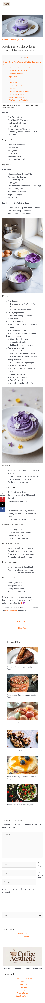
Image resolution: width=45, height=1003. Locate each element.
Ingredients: (13, 77)
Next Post (22, 628)
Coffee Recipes (8, 40)
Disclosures (22, 987)
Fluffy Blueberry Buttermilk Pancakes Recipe (22, 777)
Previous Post (22, 621)
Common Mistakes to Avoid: (19, 91)
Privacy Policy (22, 993)
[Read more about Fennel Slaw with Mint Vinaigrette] (22, 793)
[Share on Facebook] (2, 509)
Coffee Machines (22, 936)
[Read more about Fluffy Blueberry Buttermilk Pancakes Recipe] (22, 765)
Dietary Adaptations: (16, 97)
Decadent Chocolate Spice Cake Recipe (19, 668)
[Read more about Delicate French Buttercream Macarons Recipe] (22, 711)
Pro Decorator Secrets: (17, 94)
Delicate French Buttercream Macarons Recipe (18, 724)
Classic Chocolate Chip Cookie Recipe (22, 750)
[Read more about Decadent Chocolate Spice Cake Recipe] (22, 655)
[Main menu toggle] (39, 3)
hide (26, 57)
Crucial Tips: (13, 82)
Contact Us (22, 984)
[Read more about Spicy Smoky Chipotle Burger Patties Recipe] (22, 683)
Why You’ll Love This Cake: (18, 100)
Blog (22, 981)
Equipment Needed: (16, 74)
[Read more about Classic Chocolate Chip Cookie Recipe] (22, 739)
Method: (12, 80)
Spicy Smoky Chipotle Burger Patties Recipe (21, 696)
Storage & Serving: (15, 85)
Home (22, 990)
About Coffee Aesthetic (22, 978)
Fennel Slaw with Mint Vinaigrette (20, 804)
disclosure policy (11, 611)
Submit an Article (22, 996)
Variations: (13, 88)
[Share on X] (2, 504)
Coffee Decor (22, 934)
